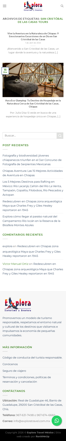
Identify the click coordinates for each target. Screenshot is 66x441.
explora (7, 246)
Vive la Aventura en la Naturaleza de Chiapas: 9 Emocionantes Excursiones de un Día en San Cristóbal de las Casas (33, 36)
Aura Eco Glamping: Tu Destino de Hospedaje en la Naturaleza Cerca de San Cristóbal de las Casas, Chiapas (33, 103)
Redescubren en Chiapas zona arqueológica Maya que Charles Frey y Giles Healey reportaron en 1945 (32, 206)
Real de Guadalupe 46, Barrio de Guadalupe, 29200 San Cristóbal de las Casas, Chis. (33, 405)
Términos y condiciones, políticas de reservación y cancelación (27, 379)
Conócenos (10, 364)
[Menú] (5, 6)
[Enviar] (60, 135)
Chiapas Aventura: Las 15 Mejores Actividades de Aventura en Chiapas (33, 173)
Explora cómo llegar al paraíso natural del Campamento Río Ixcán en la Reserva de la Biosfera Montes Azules (31, 221)
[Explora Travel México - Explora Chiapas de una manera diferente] (33, 6)
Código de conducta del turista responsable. (32, 357)
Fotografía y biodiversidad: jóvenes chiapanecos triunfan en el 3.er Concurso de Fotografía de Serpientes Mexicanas (32, 160)
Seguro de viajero (14, 370)
